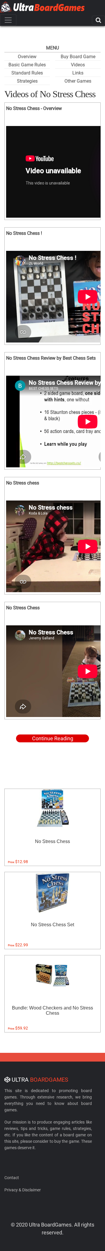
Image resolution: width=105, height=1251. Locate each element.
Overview (27, 56)
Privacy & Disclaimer (22, 1190)
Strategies (27, 81)
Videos (78, 65)
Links (77, 73)
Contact (11, 1177)
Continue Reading (52, 738)
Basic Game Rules (27, 65)
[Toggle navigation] (8, 20)
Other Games (77, 81)
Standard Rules (27, 73)
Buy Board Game (78, 56)
